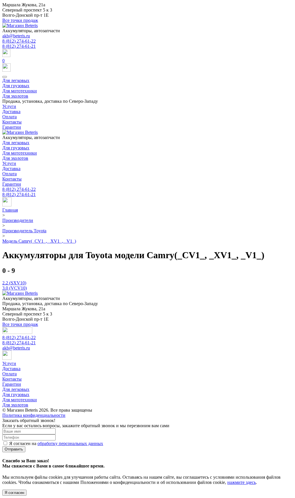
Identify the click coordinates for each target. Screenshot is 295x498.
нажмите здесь (241, 482)
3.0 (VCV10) (14, 288)
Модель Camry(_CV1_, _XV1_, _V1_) (39, 241)
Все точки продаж (20, 20)
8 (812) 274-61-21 (19, 46)
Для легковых (15, 80)
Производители (17, 220)
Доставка (11, 111)
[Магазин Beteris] (20, 25)
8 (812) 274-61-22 (19, 41)
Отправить (14, 449)
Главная (10, 210)
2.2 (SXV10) (14, 282)
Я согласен (14, 493)
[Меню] (4, 77)
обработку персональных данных (70, 443)
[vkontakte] (7, 204)
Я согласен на (56, 443)
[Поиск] (147, 53)
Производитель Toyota (24, 230)
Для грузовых (15, 85)
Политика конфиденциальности (33, 415)
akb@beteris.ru (16, 35)
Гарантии (11, 127)
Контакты (12, 121)
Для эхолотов (15, 96)
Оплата (9, 116)
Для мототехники (19, 90)
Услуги (9, 106)
